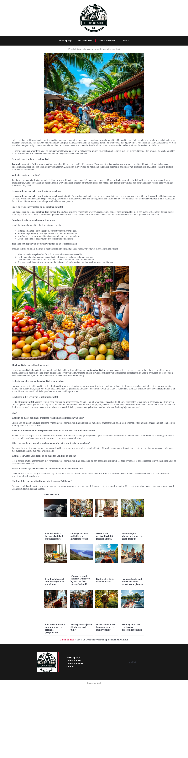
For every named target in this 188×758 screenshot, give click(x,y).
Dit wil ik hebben (107, 40)
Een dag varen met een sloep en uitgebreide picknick (132, 627)
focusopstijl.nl (94, 683)
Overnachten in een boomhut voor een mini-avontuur (105, 627)
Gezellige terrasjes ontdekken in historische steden (79, 536)
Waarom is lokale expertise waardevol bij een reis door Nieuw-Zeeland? (80, 580)
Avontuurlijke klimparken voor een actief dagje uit (132, 536)
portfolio (133, 662)
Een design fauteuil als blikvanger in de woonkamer (54, 582)
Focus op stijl (65, 40)
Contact (125, 40)
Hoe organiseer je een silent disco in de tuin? (81, 627)
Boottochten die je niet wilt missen (105, 580)
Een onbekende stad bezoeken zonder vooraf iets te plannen (132, 582)
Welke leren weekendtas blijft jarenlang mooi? (104, 536)
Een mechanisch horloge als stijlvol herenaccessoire (54, 536)
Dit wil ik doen (85, 40)
